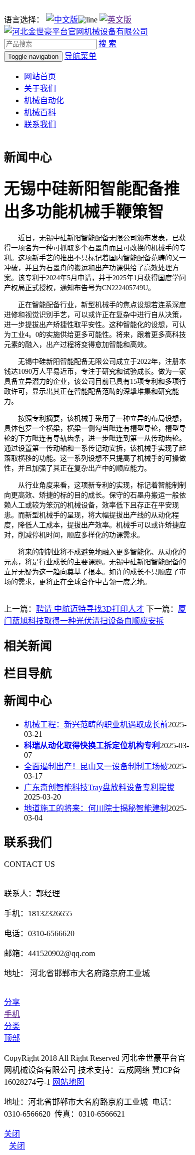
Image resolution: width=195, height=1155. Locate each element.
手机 (12, 1014)
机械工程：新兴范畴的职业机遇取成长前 (96, 724)
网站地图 (68, 1082)
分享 (12, 1002)
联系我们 (40, 124)
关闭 (17, 1146)
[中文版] (62, 19)
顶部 (12, 1038)
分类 (12, 1026)
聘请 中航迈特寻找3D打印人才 (90, 609)
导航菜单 (80, 56)
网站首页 (40, 76)
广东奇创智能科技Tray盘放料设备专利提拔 (99, 787)
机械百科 (40, 112)
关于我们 (40, 88)
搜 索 (107, 43)
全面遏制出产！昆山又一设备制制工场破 (96, 766)
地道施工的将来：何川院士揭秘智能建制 (96, 808)
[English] (116, 19)
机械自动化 (44, 100)
